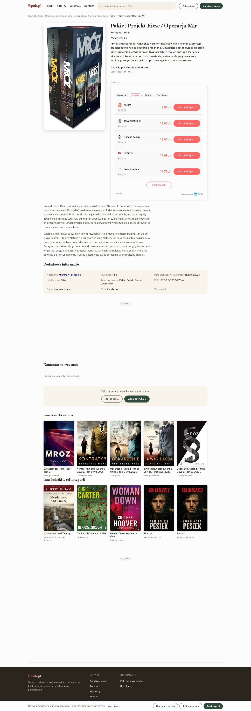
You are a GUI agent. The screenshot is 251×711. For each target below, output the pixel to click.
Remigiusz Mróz (120, 32)
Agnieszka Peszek (152, 537)
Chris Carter (83, 537)
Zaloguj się (188, 6)
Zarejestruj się (211, 6)
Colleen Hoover (117, 540)
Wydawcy (75, 5)
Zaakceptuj (213, 706)
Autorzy (61, 5)
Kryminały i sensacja (98, 16)
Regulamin (126, 686)
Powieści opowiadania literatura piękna (66, 16)
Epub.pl (34, 6)
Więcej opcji (114, 706)
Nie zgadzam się (165, 706)
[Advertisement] (125, 331)
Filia (124, 38)
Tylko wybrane (191, 706)
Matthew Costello (52, 537)
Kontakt (89, 5)
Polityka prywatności (131, 681)
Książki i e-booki (98, 681)
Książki (49, 5)
